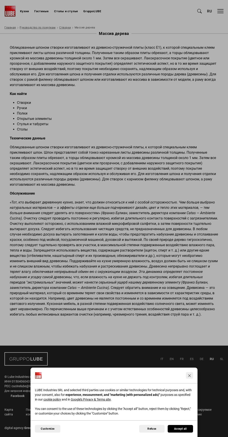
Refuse (151, 428)
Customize (47, 428)
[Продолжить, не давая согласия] (189, 375)
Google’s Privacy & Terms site (91, 399)
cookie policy (52, 399)
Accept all (180, 428)
